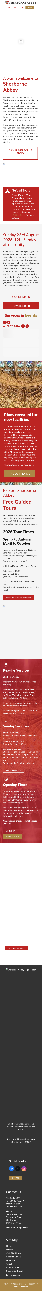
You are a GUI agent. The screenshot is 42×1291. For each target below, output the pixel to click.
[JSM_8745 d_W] (21, 175)
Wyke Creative (21, 1286)
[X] (17, 1168)
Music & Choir (12, 1267)
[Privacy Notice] (8, 1275)
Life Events (11, 1260)
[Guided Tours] (8, 191)
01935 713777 (17, 1201)
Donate (9, 1249)
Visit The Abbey (13, 1253)
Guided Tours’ (19, 215)
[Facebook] (11, 1168)
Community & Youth (15, 1271)
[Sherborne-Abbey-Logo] (21, 2)
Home (9, 1246)
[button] (12, 7)
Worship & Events (14, 1256)
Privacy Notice (15, 1275)
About (9, 1264)
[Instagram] (24, 1168)
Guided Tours (21, 190)
